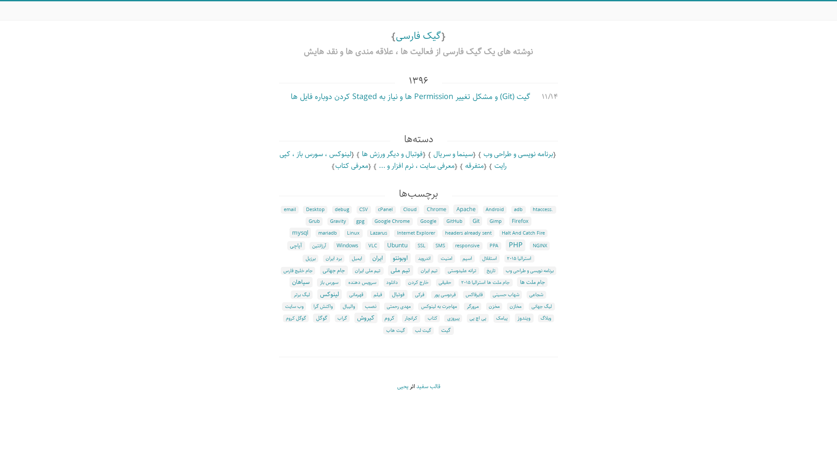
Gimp (496, 221)
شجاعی (536, 295)
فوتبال (398, 294)
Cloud (410, 210)
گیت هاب (395, 330)
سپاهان (301, 282)
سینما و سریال (453, 154)
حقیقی (445, 283)
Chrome (436, 209)
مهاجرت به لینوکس (439, 307)
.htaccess (543, 210)
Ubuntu (397, 245)
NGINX (540, 246)
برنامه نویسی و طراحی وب (518, 154)
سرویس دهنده (362, 283)
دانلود (392, 282)
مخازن (515, 307)
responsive (467, 246)
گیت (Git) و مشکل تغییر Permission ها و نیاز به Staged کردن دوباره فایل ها (410, 96)
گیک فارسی (418, 35)
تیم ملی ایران (368, 271)
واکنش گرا (323, 307)
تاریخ (491, 271)
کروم (389, 318)
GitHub (454, 221)
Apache (466, 209)
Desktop (315, 210)
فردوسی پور (445, 295)
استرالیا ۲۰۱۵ (519, 259)
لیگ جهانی (541, 307)
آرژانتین (319, 246)
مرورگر (473, 307)
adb (518, 210)
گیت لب (423, 330)
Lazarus (378, 233)
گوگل (321, 318)
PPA (494, 246)
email (290, 210)
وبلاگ (546, 318)
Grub (314, 221)
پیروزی (453, 318)
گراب (342, 318)
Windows (347, 245)
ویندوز (524, 318)
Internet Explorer (416, 233)
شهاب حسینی (506, 294)
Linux (353, 233)
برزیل (311, 259)
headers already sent (468, 233)
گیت (446, 330)
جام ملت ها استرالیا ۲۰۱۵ (485, 283)
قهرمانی (356, 295)
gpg (360, 221)
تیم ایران (429, 271)
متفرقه (474, 166)
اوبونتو (400, 258)
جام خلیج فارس (298, 271)
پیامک (501, 318)
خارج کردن (418, 283)
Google (428, 221)
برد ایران (334, 259)
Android (495, 210)
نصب (371, 306)
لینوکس (329, 294)
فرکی (419, 295)
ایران (377, 258)
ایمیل (357, 258)
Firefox (520, 221)
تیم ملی (400, 270)
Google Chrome (392, 221)
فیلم (378, 295)
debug (342, 210)
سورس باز (329, 282)
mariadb (327, 233)
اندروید (424, 258)
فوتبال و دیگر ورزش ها (392, 154)
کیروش (365, 318)
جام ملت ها (532, 282)
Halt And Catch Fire (523, 233)
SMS (440, 246)
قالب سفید (428, 387)
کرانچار (411, 318)
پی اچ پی (478, 318)
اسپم (467, 259)
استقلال (489, 258)
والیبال (349, 307)
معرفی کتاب (351, 166)
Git (476, 221)
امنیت (447, 258)
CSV (363, 210)
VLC (372, 246)
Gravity (338, 221)
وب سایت (294, 306)
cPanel (385, 210)
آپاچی (296, 245)
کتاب (432, 318)
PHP (516, 245)
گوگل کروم (296, 318)
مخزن (494, 307)
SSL (421, 246)
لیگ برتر (302, 294)
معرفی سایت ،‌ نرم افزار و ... (417, 166)
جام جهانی (334, 270)
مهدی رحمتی (399, 307)
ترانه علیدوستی (462, 271)
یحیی (402, 387)
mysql (300, 233)
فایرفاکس (474, 295)
